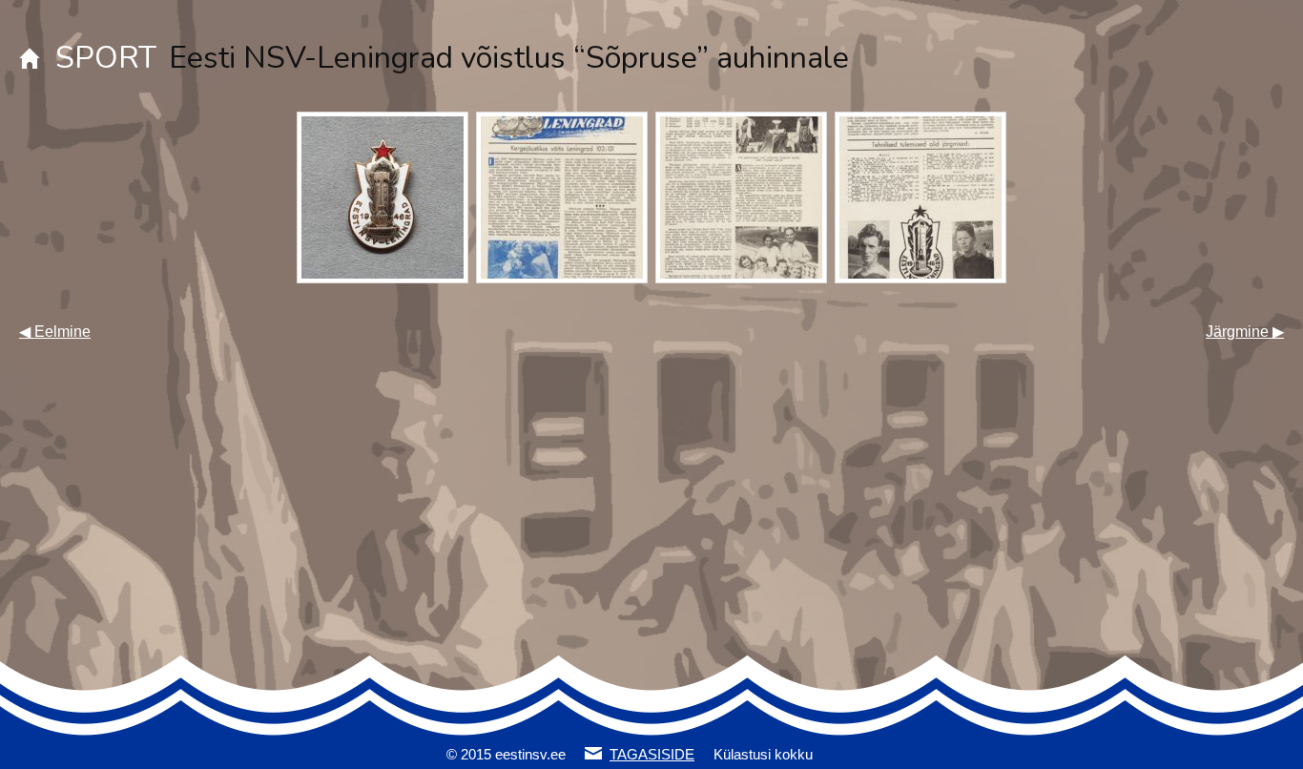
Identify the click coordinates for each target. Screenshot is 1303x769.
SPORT (105, 57)
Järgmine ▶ (1245, 331)
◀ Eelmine (55, 331)
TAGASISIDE (652, 754)
